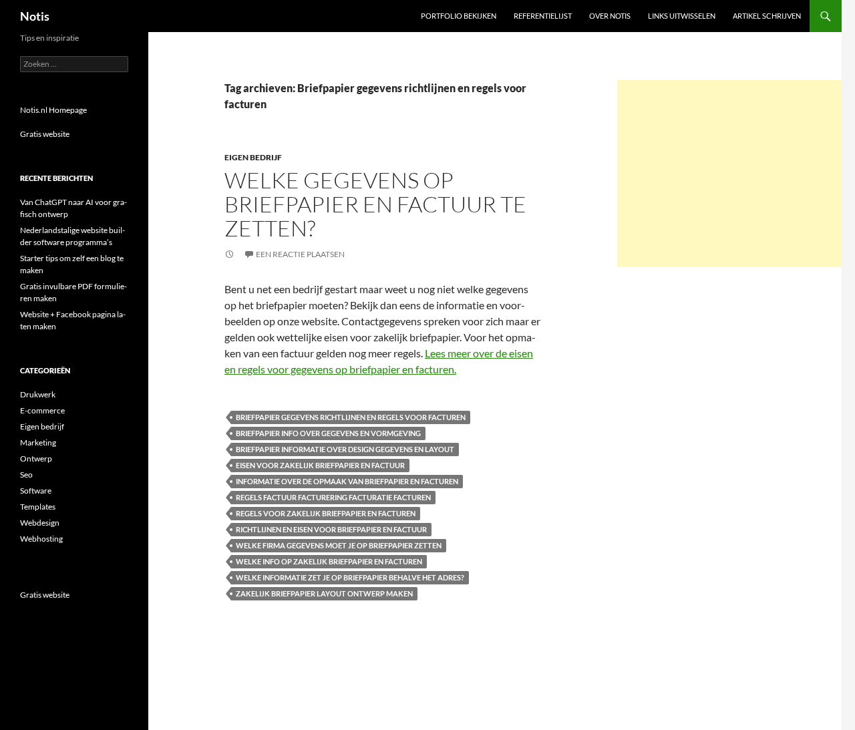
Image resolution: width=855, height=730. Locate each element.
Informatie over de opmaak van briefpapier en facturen (347, 481)
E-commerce (42, 410)
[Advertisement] (729, 173)
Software (35, 491)
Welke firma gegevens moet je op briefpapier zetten (339, 545)
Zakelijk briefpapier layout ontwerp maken (324, 593)
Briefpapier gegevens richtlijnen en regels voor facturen (351, 417)
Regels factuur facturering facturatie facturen (333, 497)
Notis (34, 16)
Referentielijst (543, 15)
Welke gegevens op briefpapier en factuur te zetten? (375, 204)
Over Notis (610, 15)
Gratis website (44, 134)
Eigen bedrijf (253, 157)
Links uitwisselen (681, 15)
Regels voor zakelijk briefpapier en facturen (325, 513)
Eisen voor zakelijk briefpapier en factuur (320, 465)
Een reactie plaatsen (300, 254)
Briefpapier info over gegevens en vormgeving (328, 433)
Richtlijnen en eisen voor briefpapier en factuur (331, 529)
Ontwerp (36, 458)
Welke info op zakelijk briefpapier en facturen (329, 561)
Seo (26, 475)
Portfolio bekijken (458, 15)
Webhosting (41, 539)
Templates (37, 507)
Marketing (38, 442)
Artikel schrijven (767, 15)
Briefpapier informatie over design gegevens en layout (345, 449)
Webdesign (39, 523)
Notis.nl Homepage (53, 110)
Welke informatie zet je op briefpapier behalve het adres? (350, 577)
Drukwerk (37, 394)
